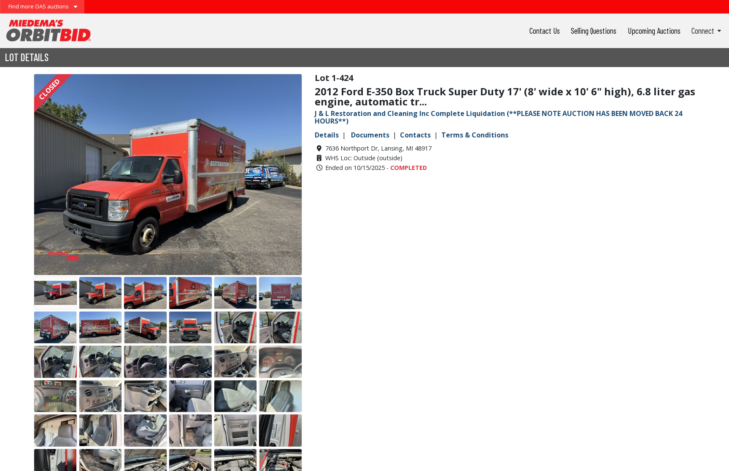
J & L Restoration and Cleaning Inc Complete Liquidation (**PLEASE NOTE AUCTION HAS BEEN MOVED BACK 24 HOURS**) (498, 117)
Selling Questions (593, 30)
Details (327, 135)
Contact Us (544, 30)
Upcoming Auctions (654, 30)
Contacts (415, 135)
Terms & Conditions (474, 135)
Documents (370, 135)
